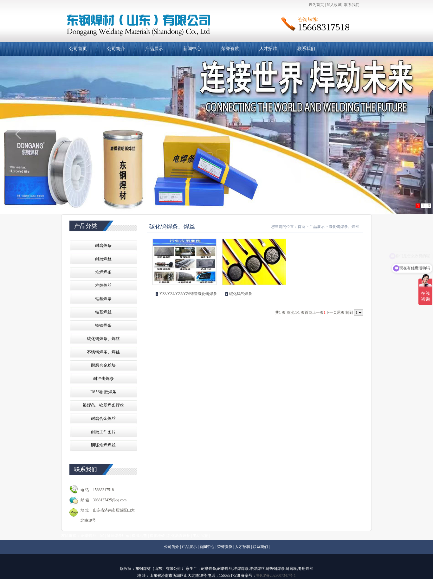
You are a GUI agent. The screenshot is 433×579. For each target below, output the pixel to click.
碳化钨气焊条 (240, 294)
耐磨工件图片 (103, 431)
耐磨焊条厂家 (118, 535)
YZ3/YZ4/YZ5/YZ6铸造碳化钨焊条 (188, 294)
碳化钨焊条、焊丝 (103, 338)
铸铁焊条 (103, 325)
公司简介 (116, 48)
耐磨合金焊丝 (103, 418)
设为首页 (316, 5)
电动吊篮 (200, 535)
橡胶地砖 (157, 535)
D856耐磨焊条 (103, 391)
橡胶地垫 (139, 535)
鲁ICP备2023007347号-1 (276, 575)
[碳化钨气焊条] (254, 262)
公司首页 (78, 48)
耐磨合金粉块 (103, 365)
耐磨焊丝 (103, 258)
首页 (301, 226)
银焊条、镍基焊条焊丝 (103, 405)
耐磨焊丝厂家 (92, 535)
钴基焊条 (103, 298)
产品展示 (154, 48)
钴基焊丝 (103, 312)
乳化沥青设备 (178, 535)
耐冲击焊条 (103, 378)
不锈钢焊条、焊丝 (103, 352)
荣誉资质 (230, 48)
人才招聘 (268, 48)
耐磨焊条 (103, 245)
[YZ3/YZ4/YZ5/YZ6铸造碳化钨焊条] (184, 262)
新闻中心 (192, 48)
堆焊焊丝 (103, 285)
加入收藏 (334, 5)
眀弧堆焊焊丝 (103, 445)
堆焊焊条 (103, 272)
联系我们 (351, 5)
